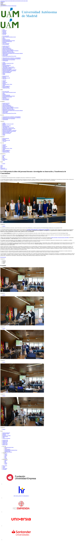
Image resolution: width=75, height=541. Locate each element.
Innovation (4, 31)
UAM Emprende (5, 60)
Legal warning (4, 468)
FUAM (5, 458)
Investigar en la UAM (5, 103)
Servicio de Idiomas (5, 44)
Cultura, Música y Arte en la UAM (8, 127)
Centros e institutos (5, 104)
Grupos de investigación (6, 47)
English (2, 2)
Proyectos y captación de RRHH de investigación (10, 50)
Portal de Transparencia (6, 86)
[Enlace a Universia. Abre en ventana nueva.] (21, 525)
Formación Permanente (6, 39)
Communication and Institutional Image (10, 450)
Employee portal (5, 436)
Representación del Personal (7, 68)
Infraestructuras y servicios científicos (8, 52)
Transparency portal (5, 433)
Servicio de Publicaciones (6, 65)
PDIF (5, 5)
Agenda (3, 74)
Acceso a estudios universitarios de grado (9, 36)
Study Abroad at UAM (6, 77)
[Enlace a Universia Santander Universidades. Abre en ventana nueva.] (21, 539)
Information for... (3, 4)
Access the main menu (10, 0)
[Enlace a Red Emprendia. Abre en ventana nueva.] (21, 511)
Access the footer (17, 0)
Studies (3, 29)
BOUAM (4, 434)
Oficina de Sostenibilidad (6, 72)
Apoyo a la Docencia (5, 43)
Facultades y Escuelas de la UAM (7, 63)
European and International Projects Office (9, 56)
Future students (11, 5)
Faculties (5, 453)
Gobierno (4, 81)
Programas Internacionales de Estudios (8, 40)
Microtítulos (4, 42)
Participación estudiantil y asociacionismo (9, 70)
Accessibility (4, 469)
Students (1, 5)
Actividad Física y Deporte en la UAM (8, 67)
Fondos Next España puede (6, 48)
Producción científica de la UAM (7, 51)
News (5, 457)
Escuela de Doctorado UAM (7, 41)
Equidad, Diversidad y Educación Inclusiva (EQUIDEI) (60, 237)
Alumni (15, 5)
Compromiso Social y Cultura (7, 84)
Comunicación (4, 82)
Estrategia (4, 83)
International (4, 33)
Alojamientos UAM (5, 126)
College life (4, 32)
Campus (3, 62)
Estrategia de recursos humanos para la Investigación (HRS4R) (12, 53)
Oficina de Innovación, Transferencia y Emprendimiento (11, 57)
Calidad (3, 85)
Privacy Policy (4, 465)
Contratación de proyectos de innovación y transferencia (11, 58)
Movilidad (4, 139)
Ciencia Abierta (4, 55)
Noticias (3, 73)
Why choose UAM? (5, 91)
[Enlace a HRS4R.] (21, 497)
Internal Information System (8, 447)
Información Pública (5, 151)
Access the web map (3, 0)
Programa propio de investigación (7, 49)
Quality (5, 448)
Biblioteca (4, 64)
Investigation (4, 30)
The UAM (4, 34)
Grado (3, 37)
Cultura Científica (5, 54)
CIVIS (1, 1)
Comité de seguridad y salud (7, 71)
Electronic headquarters (6, 432)
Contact (3, 467)
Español (1, 3)
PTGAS (7, 5)
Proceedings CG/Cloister (6, 435)
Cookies (3, 466)
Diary (5, 456)
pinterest (3, 226)
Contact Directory (7, 449)
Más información (3, 257)
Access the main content (24, 0)
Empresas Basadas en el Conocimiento (8, 59)
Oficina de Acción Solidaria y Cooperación (9, 69)
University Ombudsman (6, 438)
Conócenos (4, 78)
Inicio (1, 167)
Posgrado (3, 38)
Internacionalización (5, 76)
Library (4, 1)
